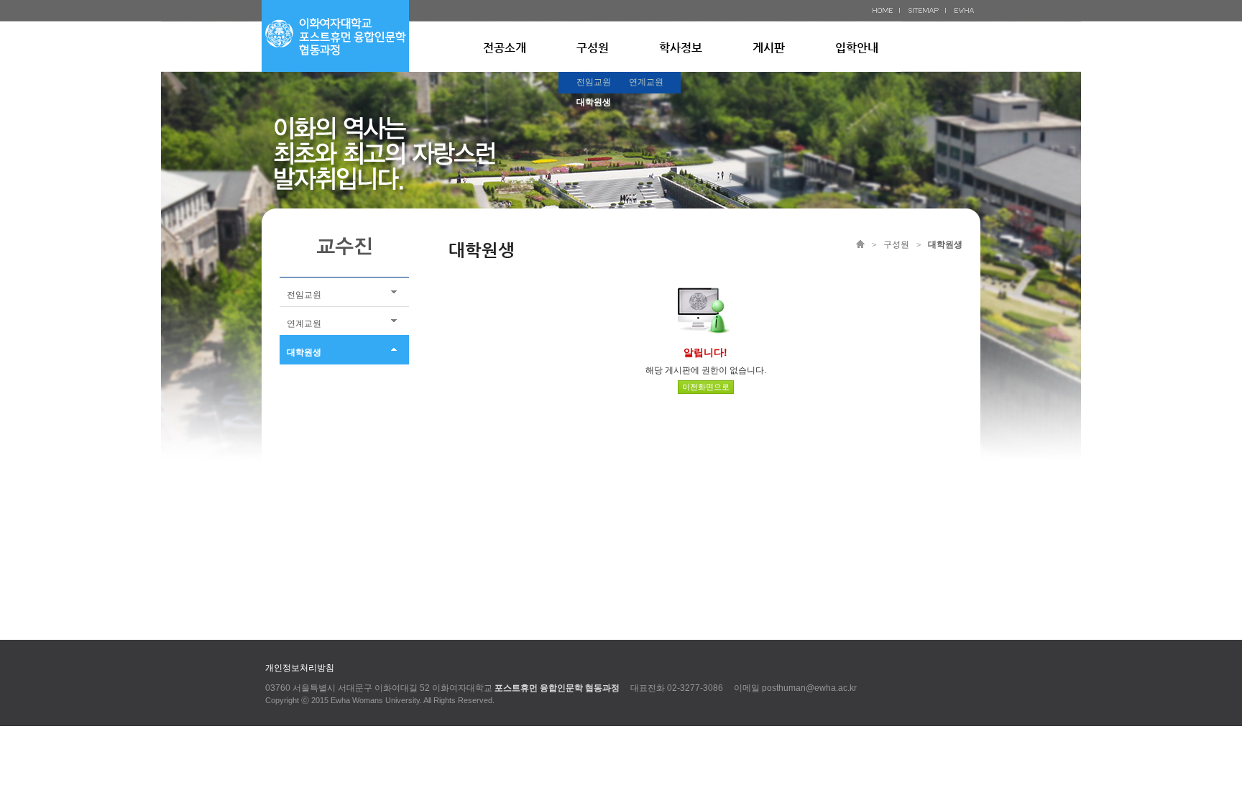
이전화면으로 (706, 386)
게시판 (769, 48)
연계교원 (646, 82)
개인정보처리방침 (299, 668)
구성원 (592, 48)
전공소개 (504, 48)
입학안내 (856, 48)
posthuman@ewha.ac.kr (809, 688)
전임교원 (593, 82)
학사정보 (680, 48)
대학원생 (593, 102)
